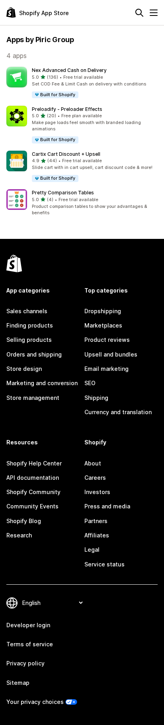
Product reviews (107, 339)
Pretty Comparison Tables (63, 193)
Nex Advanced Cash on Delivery (69, 70)
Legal (92, 549)
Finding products (29, 325)
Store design (24, 368)
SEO (90, 383)
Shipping (96, 397)
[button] (82, 83)
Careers (95, 477)
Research (19, 535)
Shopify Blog (23, 521)
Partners (95, 521)
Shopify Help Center (34, 463)
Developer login (28, 625)
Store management (32, 397)
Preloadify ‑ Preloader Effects (67, 109)
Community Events (32, 506)
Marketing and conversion (42, 383)
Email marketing (106, 368)
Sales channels (26, 311)
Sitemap (17, 682)
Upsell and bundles (110, 354)
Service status (104, 564)
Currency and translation (118, 412)
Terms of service (29, 644)
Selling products (29, 339)
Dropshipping (102, 311)
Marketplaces (103, 325)
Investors (97, 492)
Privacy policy (25, 663)
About (92, 463)
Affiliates (96, 535)
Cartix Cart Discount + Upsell (66, 154)
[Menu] (154, 13)
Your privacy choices (35, 701)
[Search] (139, 13)
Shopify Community (33, 492)
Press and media (107, 506)
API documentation (32, 477)
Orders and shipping (34, 354)
